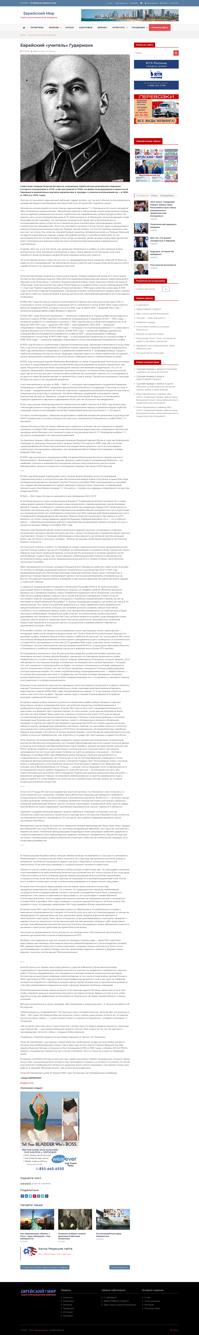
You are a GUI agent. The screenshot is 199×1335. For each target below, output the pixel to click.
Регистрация (152, 3)
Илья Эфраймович (146, 394)
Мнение (67, 1304)
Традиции (68, 1308)
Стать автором (121, 3)
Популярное (142, 195)
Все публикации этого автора (54, 1254)
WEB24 (175, 1330)
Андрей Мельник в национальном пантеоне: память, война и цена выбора (156, 386)
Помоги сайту (160, 27)
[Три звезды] (26, 1184)
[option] (65, 2)
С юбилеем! (142, 305)
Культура (68, 1315)
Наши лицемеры (119, 1267)
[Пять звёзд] (30, 1184)
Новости (68, 1297)
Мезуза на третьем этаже (150, 334)
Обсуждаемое (167, 195)
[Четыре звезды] (28, 1184)
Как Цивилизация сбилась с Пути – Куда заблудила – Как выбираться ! (35, 1236)
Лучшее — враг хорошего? (151, 318)
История (52, 51)
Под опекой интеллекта (163, 265)
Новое (154, 195)
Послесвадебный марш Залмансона (108, 1234)
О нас (109, 3)
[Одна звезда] (21, 1184)
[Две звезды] (23, 1184)
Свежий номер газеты (148, 141)
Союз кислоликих (38, 3)
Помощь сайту (152, 1308)
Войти (164, 3)
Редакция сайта (39, 51)
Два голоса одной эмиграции (152, 313)
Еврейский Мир (38, 13)
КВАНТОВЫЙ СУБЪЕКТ (148, 309)
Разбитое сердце (145, 322)
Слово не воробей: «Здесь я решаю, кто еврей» (46, 1267)
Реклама (134, 3)
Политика (68, 1301)
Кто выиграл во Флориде (150, 353)
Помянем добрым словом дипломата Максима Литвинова (72, 1236)
